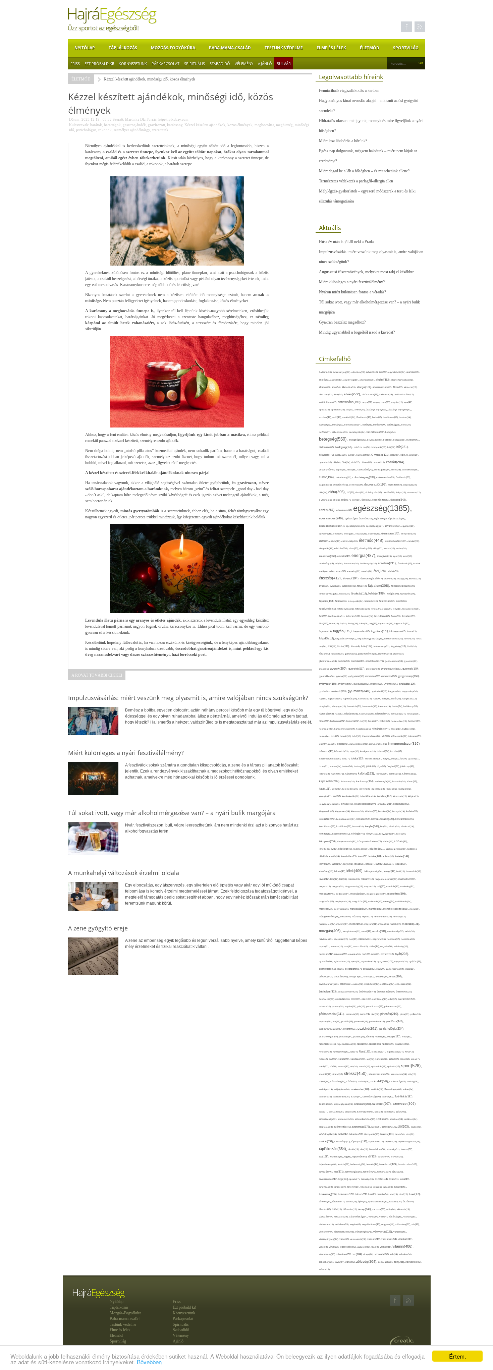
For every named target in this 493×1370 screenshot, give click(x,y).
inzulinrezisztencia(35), (330, 758)
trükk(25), (378, 1187)
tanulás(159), (326, 1141)
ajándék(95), (413, 372)
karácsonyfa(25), (383, 781)
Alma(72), (398, 387)
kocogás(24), (399, 811)
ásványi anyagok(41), (400, 409)
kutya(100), (325, 863)
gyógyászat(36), (356, 676)
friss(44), (356, 646)
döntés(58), (389, 492)
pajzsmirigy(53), (407, 999)
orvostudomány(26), (329, 984)
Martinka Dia (135, 119)
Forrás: (152, 119)
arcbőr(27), (360, 409)
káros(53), (412, 781)
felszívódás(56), (328, 609)
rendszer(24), (326, 1051)
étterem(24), (390, 578)
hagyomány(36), (410, 691)
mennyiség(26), (342, 909)
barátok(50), (380, 424)
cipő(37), (356, 462)
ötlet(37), (393, 999)
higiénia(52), (353, 721)
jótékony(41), (407, 766)
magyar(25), (338, 886)
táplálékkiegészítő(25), (409, 1141)
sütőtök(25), (364, 1081)
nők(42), (376, 954)
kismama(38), (358, 811)
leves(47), (324, 879)
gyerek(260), (339, 668)
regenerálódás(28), (347, 1044)
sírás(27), (415, 1059)
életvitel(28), (413, 541)
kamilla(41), (395, 774)
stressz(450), (356, 1073)
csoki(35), (352, 469)
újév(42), (363, 1201)
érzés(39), (341, 571)
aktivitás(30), (336, 380)
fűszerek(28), (338, 653)
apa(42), (408, 402)
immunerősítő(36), (378, 744)
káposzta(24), (348, 781)
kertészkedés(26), (351, 796)
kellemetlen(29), (350, 789)
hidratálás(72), (338, 721)
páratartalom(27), (393, 1006)
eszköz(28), (368, 571)
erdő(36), (408, 556)
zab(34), (394, 1254)
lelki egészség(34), (374, 871)
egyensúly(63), (393, 526)
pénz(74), (365, 1014)
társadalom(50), (378, 1149)
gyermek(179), (410, 668)
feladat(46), (341, 601)
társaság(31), (394, 1149)
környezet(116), (328, 841)
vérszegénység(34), (329, 1239)
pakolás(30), (325, 1006)
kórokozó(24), (408, 826)
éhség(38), (349, 533)
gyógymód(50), (389, 676)
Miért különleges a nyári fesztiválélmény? (352, 282)
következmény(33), (328, 849)
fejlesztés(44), (408, 593)
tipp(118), (343, 1179)
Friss (75, 63)
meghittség (284, 125)
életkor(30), (335, 541)
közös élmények (240, 125)
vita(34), (375, 1247)
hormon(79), (414, 721)
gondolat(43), (358, 661)
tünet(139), (415, 1194)
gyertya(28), (342, 676)
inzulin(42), (396, 751)
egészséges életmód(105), (359, 518)
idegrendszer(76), (372, 736)
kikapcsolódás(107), (365, 803)
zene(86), (350, 1262)
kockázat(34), (385, 811)
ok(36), (341, 969)
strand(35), (338, 1074)
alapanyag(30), (351, 380)
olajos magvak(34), (395, 969)
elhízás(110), (341, 548)
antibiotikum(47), (328, 402)
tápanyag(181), (360, 1141)
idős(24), (323, 744)
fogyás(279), (343, 631)
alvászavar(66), (370, 394)
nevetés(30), (355, 954)
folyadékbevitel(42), (346, 638)
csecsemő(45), (327, 469)
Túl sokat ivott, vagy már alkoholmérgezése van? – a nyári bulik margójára (369, 307)
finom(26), (334, 623)
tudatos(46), (400, 1187)
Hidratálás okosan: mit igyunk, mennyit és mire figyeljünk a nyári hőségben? (371, 125)
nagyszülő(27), (341, 939)
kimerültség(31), (385, 804)
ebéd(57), (346, 500)
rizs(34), (354, 1051)
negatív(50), (387, 946)
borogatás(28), (379, 447)
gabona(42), (351, 653)
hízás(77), (374, 721)
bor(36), (367, 447)
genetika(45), (385, 653)
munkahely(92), (396, 931)
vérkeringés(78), (364, 1232)
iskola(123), (358, 758)
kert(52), (337, 796)
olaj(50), (381, 969)
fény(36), (397, 609)
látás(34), (371, 864)
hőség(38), (396, 729)
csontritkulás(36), (410, 469)
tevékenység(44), (328, 1179)
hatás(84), (397, 706)
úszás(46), (408, 1201)
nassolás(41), (361, 946)
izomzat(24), (336, 766)
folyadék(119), (327, 638)
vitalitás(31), (386, 1247)
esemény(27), (354, 571)
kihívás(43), (347, 804)
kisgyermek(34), (343, 811)
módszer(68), (356, 924)
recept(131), (394, 1036)
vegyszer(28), (388, 1224)
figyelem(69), (409, 616)
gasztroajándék (134, 125)
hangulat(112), (409, 698)
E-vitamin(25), (326, 500)
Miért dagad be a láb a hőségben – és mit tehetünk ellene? (364, 171)
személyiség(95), (372, 1096)
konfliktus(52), (344, 826)
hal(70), (377, 698)
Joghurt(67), (393, 766)
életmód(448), (372, 540)
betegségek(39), (358, 440)
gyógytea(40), (345, 684)
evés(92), (324, 585)
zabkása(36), (405, 1254)
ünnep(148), (365, 1209)
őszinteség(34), (380, 999)
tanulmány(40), (342, 1141)
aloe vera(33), (326, 394)
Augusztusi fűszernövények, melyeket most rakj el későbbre (366, 272)
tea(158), (324, 1156)
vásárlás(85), (396, 1216)
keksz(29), (337, 789)
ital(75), (387, 758)
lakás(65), (360, 864)
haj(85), (323, 698)
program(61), (350, 1029)
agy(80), (383, 372)
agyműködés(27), (397, 372)
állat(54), (337, 387)
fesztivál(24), (367, 616)
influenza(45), (326, 751)
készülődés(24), (369, 796)
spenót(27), (365, 1066)
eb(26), (337, 500)
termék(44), (373, 1164)
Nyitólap (84, 48)
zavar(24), (340, 1262)
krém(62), (363, 856)
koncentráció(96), (404, 818)
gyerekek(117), (357, 668)
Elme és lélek (331, 48)
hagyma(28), (395, 691)
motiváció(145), (411, 923)
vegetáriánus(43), (371, 1224)
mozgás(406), (331, 931)
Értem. (457, 1356)
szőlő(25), (376, 1127)
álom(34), (339, 394)
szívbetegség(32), (328, 1119)
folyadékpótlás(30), (394, 638)
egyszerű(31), (326, 533)
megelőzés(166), (396, 893)
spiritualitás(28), (379, 1066)
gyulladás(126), (407, 683)
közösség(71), (378, 849)
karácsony (174, 125)
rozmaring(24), (379, 1051)
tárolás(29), (354, 1149)
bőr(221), (402, 447)
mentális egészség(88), (396, 909)
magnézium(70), (407, 879)
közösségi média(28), (396, 849)
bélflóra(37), (325, 432)
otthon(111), (346, 983)
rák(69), (370, 1036)
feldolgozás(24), (356, 601)
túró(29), (394, 1194)
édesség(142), (398, 499)
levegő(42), (390, 871)
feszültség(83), (382, 616)
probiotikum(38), (377, 1021)
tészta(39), (397, 1172)
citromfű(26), (379, 462)
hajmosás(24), (365, 698)
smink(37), (324, 1066)
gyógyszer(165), (328, 683)
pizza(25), (405, 1014)
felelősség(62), (387, 601)
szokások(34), (397, 1119)
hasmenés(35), (370, 706)
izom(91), (324, 766)
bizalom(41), (413, 440)
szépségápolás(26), (344, 1104)
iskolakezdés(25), (374, 758)
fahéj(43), (362, 586)
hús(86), (335, 736)
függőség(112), (399, 646)
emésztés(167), (328, 556)
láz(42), (380, 864)
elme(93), (354, 548)
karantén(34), (399, 781)
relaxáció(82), (402, 1044)
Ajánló (265, 63)
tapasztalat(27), (377, 1141)
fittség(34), (353, 623)
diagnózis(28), (410, 484)
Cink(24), (346, 462)
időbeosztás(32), (399, 736)
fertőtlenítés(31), (337, 616)
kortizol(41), (325, 834)
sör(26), (354, 1066)
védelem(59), (342, 1224)
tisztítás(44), (382, 1179)
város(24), (374, 1216)
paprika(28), (351, 1006)
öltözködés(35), (372, 984)
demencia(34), (356, 484)
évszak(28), (336, 586)
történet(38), (354, 1187)
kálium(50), (351, 774)
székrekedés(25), (342, 1096)
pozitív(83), (347, 1021)
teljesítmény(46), (328, 1164)
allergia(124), (365, 387)
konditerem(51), (327, 826)
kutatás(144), (402, 856)
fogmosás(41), (402, 623)
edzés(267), (327, 510)
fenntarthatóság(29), (382, 609)
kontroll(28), (358, 826)
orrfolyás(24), (382, 976)
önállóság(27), (387, 984)
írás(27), (346, 758)
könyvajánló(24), (387, 834)
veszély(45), (374, 1239)
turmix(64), (384, 1194)
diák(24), (323, 492)
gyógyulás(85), (361, 684)
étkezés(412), (331, 578)
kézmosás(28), (400, 796)
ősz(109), (367, 999)
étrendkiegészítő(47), (372, 578)
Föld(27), (332, 646)
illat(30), (332, 744)
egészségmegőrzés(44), (332, 526)
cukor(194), (327, 477)
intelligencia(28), (368, 751)
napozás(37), (394, 939)
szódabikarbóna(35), (365, 1119)
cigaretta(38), (326, 462)
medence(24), (343, 894)
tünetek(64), (325, 1201)
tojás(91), (394, 1179)
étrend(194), (352, 578)
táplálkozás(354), (333, 1149)
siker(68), (405, 1059)
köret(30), (401, 834)
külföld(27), (337, 864)
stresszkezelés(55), (380, 1074)
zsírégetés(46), (413, 1262)
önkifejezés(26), (327, 999)
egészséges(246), (332, 518)
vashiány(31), (410, 1216)
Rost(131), (365, 1051)
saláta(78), (344, 1059)
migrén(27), (368, 916)
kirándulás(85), (401, 804)
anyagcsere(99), (382, 402)
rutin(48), (324, 1059)
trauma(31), (367, 1187)
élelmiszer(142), (391, 533)
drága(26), (401, 492)
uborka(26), (352, 1201)
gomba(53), (344, 661)
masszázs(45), (327, 894)
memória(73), (326, 909)
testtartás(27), (384, 1172)
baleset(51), (325, 424)
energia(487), (364, 555)
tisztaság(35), (368, 1179)
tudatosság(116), (328, 1194)
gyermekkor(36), (327, 676)
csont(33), (396, 469)
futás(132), (367, 646)
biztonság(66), (327, 447)
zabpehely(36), (327, 1262)
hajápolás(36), (335, 698)
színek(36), (390, 1111)
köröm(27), (388, 841)
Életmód (369, 48)
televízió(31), (397, 1156)
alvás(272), (353, 394)
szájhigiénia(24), (342, 1089)
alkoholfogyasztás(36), (402, 380)
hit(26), (364, 721)
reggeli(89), (375, 1044)
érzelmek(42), (405, 563)
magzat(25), (370, 886)
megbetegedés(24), (377, 894)
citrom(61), (367, 462)
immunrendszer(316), (404, 743)
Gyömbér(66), (391, 684)
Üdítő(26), (337, 1209)
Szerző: (118, 119)
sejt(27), (371, 1059)
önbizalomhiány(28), (348, 991)
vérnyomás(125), (383, 1231)
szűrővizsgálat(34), (328, 1134)
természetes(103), (408, 1164)
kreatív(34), (335, 856)
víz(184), (357, 1254)
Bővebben (149, 1362)
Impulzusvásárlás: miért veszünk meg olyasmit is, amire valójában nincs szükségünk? (371, 256)
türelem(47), (339, 1201)
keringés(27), (326, 796)
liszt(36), (343, 879)
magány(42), (368, 879)
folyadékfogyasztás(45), (371, 638)
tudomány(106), (346, 1194)
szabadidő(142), (380, 1081)
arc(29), (350, 409)
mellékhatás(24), (403, 901)
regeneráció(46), (328, 1044)
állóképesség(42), (383, 387)
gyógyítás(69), (373, 676)
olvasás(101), (341, 976)
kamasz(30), (382, 774)
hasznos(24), (385, 706)
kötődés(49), (401, 841)
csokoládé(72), (366, 469)
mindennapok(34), (383, 916)
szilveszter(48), (366, 1111)
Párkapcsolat (165, 63)
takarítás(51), (356, 1134)
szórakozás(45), (343, 1127)
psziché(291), (368, 1028)
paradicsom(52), (375, 1006)
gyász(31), (324, 669)
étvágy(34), (403, 578)
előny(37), (378, 548)
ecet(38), (357, 500)
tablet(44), (343, 1134)
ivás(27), (395, 758)
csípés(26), (341, 469)
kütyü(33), (348, 864)
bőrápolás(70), (327, 455)
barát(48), (368, 424)
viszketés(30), (364, 1247)
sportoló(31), (325, 1074)
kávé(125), (325, 788)
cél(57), (404, 455)
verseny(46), (400, 1232)
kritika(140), (376, 856)
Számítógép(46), (393, 1089)
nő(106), (366, 954)
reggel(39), (363, 1044)
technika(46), (337, 1156)
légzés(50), (401, 864)
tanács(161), (387, 1134)
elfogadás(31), (326, 548)
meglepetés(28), (343, 901)
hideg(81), (324, 721)
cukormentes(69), (386, 477)
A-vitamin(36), (326, 372)
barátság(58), (394, 424)
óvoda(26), (358, 984)
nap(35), (354, 939)
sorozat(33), (344, 1066)
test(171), (339, 1171)
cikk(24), (337, 462)
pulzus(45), (359, 1036)
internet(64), (383, 751)
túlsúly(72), (361, 1194)
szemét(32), (388, 1096)
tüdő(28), (404, 1194)
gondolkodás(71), (375, 661)
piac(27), (375, 1014)
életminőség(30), (350, 541)
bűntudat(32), (364, 455)
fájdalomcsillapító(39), (403, 586)
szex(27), (324, 1111)
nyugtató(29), (401, 961)
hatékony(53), (410, 706)
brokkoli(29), (341, 455)
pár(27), (362, 1006)
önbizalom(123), (328, 991)
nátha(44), (374, 946)
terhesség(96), (358, 1164)
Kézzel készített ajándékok (204, 125)
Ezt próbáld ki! (99, 63)
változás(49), (326, 1216)
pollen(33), (415, 1014)
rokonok (105, 130)
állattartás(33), (349, 387)
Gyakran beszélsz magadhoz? (342, 322)
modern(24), (342, 924)
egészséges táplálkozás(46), (390, 518)
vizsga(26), (369, 1254)
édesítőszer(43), (381, 500)
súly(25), (412, 1074)
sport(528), (411, 1065)
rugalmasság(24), (396, 1051)
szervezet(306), (405, 1103)
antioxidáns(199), (350, 402)
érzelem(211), (388, 563)
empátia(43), (344, 556)
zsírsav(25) (324, 1269)
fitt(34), (344, 623)
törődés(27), (340, 1187)
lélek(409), (355, 871)
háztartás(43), (383, 713)
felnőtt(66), (401, 601)
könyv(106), (372, 833)
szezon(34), (351, 1111)
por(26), (337, 1021)
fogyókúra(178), (380, 631)
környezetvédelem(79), (370, 841)
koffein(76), (412, 811)
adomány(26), (358, 372)
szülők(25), (416, 1127)
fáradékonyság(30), (329, 593)
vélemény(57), (403, 1224)
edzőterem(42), (344, 510)
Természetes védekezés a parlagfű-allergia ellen (356, 181)
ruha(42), (409, 1051)
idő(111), (386, 736)
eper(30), (398, 556)
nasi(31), (348, 946)
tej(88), (348, 1156)
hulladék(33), (409, 729)
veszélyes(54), (389, 1239)
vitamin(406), (403, 1246)
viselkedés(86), (348, 1247)
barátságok (112, 125)
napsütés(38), (408, 939)
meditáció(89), (358, 894)
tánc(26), (410, 1134)
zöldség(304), (367, 1261)
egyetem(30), (408, 526)
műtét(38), (410, 931)
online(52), (370, 976)
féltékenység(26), (346, 609)
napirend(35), (380, 939)
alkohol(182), (383, 379)
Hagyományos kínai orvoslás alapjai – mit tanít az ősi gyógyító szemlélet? (368, 105)
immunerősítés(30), (359, 744)
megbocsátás (264, 125)
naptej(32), (325, 946)
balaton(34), (405, 417)
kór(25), (384, 826)
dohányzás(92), (374, 492)
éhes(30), (338, 533)
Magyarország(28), (354, 886)
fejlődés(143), (327, 601)
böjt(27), (391, 447)
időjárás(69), (415, 736)
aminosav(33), (386, 394)
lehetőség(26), (326, 871)
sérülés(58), (382, 1059)
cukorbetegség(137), (364, 477)
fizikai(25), (364, 623)
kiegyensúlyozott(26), (330, 804)
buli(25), (352, 455)
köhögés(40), (358, 834)
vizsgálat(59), (382, 1254)
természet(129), (388, 1164)
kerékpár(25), (405, 789)
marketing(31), (407, 886)
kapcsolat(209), (330, 781)
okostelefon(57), (354, 969)
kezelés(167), (385, 796)
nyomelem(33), (369, 961)
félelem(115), (372, 601)
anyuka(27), (397, 402)
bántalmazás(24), (353, 424)
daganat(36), (326, 484)
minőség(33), (399, 916)
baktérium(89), (391, 417)
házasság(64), (327, 713)
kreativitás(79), (349, 856)
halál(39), (396, 698)
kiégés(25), (413, 796)
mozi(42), (367, 931)
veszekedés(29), (358, 1239)
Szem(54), (357, 1096)
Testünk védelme (284, 48)
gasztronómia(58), (368, 653)
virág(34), (324, 1247)
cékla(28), (395, 455)
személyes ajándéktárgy (132, 130)
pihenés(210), (390, 1014)
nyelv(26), (356, 961)
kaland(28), (325, 774)
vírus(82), (334, 1247)
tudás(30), (388, 1187)
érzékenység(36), (369, 563)
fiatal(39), (396, 616)
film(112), (324, 623)
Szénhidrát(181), (403, 1096)
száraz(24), (408, 1089)
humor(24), (325, 736)
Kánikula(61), (409, 774)
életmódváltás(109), (396, 541)
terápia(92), (344, 1164)
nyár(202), (402, 954)
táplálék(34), (391, 1141)
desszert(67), (395, 484)
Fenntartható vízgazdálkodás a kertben (349, 90)
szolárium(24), (411, 1119)
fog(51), (374, 623)
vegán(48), (356, 1224)
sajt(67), (333, 1059)
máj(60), (381, 886)
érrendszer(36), (352, 563)
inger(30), (355, 751)
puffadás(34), (346, 1036)
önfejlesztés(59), (386, 991)
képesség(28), (378, 789)
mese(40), (346, 916)
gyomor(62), (377, 684)
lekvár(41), (340, 871)
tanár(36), (400, 1134)
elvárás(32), (390, 548)
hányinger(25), (339, 706)
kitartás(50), (371, 811)
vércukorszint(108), (344, 1231)
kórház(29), (395, 826)
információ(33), (342, 751)
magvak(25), (325, 886)
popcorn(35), (326, 1021)
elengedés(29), (408, 533)
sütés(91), (352, 1081)
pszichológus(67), (329, 1036)
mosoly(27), (396, 924)
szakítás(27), (377, 1089)
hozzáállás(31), (364, 729)
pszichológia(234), (391, 1028)
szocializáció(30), (346, 1119)
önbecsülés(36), (403, 984)
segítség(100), (358, 1059)
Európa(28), (415, 578)
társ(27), (364, 1149)
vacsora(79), (379, 1209)
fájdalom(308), (379, 585)
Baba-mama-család (230, 48)
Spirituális (194, 63)
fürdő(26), (412, 646)
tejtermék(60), (360, 1156)
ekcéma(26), (374, 533)
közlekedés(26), (361, 849)
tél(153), (373, 1156)
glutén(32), (398, 653)
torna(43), (405, 1179)
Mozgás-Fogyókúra (173, 48)
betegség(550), (334, 439)
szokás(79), (383, 1119)
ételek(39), (393, 571)
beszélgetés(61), (376, 432)
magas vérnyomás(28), (386, 879)
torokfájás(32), (326, 1187)
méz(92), (357, 916)
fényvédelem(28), (411, 609)
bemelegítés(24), (358, 432)
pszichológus (86, 130)
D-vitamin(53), (403, 477)
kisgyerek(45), (327, 811)
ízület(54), (348, 766)
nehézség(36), (401, 946)
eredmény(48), (327, 563)
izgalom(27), (414, 758)
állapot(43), (325, 387)
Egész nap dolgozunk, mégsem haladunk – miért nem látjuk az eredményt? (368, 156)
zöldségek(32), (386, 1262)
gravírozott (156, 125)
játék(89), (371, 766)
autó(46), (337, 417)
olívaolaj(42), (326, 976)
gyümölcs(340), (360, 691)
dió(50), (351, 492)
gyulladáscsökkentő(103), (333, 691)
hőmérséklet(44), (381, 729)
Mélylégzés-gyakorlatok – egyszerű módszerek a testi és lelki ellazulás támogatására (367, 196)
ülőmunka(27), (350, 1209)
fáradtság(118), (359, 593)
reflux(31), (407, 1036)
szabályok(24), (326, 1089)
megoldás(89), (360, 901)
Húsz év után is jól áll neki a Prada (346, 241)
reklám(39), (388, 1044)
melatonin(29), (375, 901)
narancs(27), (337, 946)
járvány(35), (360, 766)
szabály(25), (413, 1081)
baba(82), (377, 417)
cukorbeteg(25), (344, 477)
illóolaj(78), (343, 744)
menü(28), (414, 909)
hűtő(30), (357, 736)
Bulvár (284, 63)
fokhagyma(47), (398, 631)
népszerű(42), (326, 954)
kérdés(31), (392, 789)
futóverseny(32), (382, 646)
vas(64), (384, 1216)
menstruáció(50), (359, 909)
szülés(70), (388, 1127)
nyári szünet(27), (342, 961)
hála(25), (386, 698)
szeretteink (160, 130)
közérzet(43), (345, 849)
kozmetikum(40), (341, 834)
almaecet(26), (411, 387)
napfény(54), (366, 939)
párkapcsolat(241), (332, 1014)
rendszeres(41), (341, 1051)
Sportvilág (406, 48)
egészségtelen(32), (356, 526)
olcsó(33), (410, 969)
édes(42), (367, 500)
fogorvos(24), (326, 631)
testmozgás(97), (354, 1171)
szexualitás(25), (337, 1111)
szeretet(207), (382, 1103)
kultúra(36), (389, 856)
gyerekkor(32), (373, 669)
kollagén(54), (364, 819)
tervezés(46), (326, 1172)
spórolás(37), (394, 1066)
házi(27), (339, 713)
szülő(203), (402, 1126)
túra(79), (373, 1194)
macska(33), (354, 879)
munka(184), (379, 931)
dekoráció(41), (341, 484)
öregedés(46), (343, 999)
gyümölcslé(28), (380, 691)
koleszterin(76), (327, 819)
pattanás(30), (353, 1014)
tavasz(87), (407, 1149)
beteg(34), (390, 432)
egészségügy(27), (375, 526)
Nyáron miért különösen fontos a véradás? (352, 292)
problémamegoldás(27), (331, 1029)
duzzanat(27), (414, 492)
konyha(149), (372, 826)
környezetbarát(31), (347, 841)
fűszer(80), (325, 653)
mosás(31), (384, 924)
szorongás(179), (361, 1126)
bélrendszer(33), (340, 432)
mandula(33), (393, 886)
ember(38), (401, 548)
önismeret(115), (404, 991)
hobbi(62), (385, 721)
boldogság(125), (344, 447)
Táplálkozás (123, 48)
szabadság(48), (398, 1081)
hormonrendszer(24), (345, 729)
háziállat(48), (351, 713)
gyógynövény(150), (409, 676)
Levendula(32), (414, 871)
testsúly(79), (370, 1172)
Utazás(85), (325, 1209)
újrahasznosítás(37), (378, 1201)
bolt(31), (358, 447)
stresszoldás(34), (399, 1074)
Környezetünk (133, 63)
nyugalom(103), (385, 961)
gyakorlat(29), (411, 661)
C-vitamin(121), (380, 454)
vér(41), (416, 1224)
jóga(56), (382, 766)
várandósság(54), (359, 1216)
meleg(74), (389, 901)
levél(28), (401, 871)
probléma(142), (394, 1021)
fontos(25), (410, 638)
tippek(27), (355, 1179)
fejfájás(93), (393, 593)
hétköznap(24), (399, 713)
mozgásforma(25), (352, 931)
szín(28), (379, 1111)
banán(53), (338, 424)
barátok (96, 125)
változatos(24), (341, 1216)
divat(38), (360, 492)
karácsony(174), (365, 781)
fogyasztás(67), (362, 631)
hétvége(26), (413, 713)
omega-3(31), (356, 976)
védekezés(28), (327, 1224)
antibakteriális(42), (404, 394)
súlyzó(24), (324, 1081)
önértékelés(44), (368, 991)
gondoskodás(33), (394, 661)
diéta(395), (337, 492)
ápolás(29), (325, 409)
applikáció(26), (338, 409)
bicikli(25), (388, 440)
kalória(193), (367, 773)
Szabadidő (220, 63)
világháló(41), (405, 1239)
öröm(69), (356, 999)
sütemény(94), (338, 1081)
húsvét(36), (346, 736)
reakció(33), (381, 1036)
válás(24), (391, 1209)
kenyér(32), (365, 789)
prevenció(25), (361, 1021)
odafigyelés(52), (328, 969)
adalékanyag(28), (342, 372)
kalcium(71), (338, 774)
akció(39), (324, 380)
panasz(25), (338, 1006)
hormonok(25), (326, 729)
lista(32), (334, 879)
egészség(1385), (382, 508)
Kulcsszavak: (79, 125)
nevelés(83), (341, 954)
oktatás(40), (369, 969)
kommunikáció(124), (383, 818)
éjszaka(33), (361, 533)
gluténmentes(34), (328, 661)
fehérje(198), (377, 593)
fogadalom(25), (386, 623)
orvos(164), (395, 976)
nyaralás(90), (326, 961)
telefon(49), (384, 1156)
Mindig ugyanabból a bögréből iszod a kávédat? (357, 332)
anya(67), (368, 402)
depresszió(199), (376, 484)
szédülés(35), (326, 1096)
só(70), (334, 1066)
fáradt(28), (345, 593)
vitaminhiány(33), (327, 1254)
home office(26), (399, 721)
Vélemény (244, 63)
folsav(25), (412, 631)
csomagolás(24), (382, 469)
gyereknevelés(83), (391, 669)
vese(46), (344, 1239)
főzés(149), (344, 646)
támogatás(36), (372, 1134)
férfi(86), (323, 616)
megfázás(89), (327, 901)
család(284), (395, 462)
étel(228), (381, 571)
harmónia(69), (355, 706)
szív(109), (401, 1111)
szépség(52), (326, 1104)
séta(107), (394, 1059)
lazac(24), (389, 864)
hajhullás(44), (350, 698)
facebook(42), (349, 586)
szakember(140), (361, 1089)
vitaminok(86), (344, 1254)
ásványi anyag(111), (377, 409)
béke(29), (406, 424)
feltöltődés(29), (363, 609)
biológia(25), (399, 440)
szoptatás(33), (326, 1127)
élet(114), (324, 541)
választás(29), (403, 1209)
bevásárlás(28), (375, 440)
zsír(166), (399, 1261)
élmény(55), (366, 548)
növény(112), (388, 954)
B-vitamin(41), (364, 417)
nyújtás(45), (415, 961)
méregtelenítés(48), (329, 916)
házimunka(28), (367, 713)
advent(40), (372, 372)
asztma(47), (325, 417)
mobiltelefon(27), (327, 924)
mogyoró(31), (371, 924)
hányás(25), (325, 706)
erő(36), (339, 563)
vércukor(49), (326, 1232)
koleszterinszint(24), (346, 819)
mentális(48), (376, 909)
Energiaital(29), (385, 556)
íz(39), (404, 758)
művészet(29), (326, 939)
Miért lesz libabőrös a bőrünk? (343, 140)
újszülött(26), (396, 1201)
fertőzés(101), (353, 616)
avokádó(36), (349, 417)
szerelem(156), (363, 1103)
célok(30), (414, 455)
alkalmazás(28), (368, 380)
